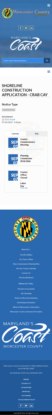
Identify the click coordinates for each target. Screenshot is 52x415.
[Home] (26, 13)
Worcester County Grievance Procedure (26, 312)
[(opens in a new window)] (26, 43)
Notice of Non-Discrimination (26, 298)
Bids (37, 133)
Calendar (15, 133)
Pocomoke (26, 395)
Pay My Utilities (26, 255)
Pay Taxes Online (26, 259)
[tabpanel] (26, 164)
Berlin (26, 379)
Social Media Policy (26, 399)
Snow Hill (26, 391)
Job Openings (26, 293)
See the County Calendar (26, 268)
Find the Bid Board (26, 277)
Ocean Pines (26, 387)
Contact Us (26, 273)
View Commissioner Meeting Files (26, 264)
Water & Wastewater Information (26, 307)
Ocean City (26, 383)
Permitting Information (26, 302)
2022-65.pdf (9, 119)
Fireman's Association (26, 289)
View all (23, 188)
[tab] (15, 133)
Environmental (8, 110)
